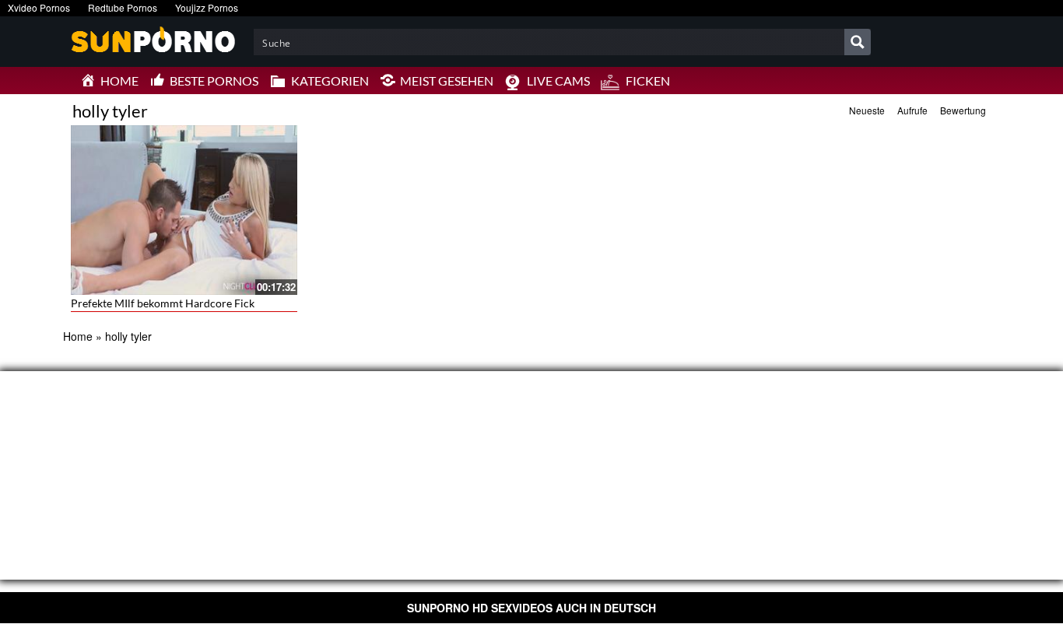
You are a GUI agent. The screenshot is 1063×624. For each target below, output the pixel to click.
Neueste (867, 110)
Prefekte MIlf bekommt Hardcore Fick (162, 303)
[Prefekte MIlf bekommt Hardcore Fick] (184, 210)
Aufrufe (912, 110)
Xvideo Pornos (39, 7)
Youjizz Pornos (206, 7)
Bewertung (963, 110)
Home (78, 336)
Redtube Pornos (122, 7)
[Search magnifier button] (857, 42)
